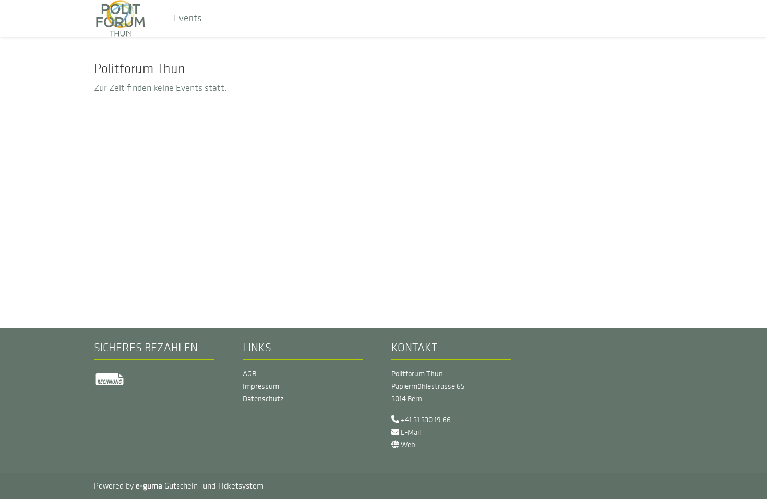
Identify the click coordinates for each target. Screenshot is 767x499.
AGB (249, 373)
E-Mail (410, 432)
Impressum (261, 386)
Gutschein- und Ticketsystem (199, 486)
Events (187, 18)
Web (407, 444)
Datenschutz (263, 398)
